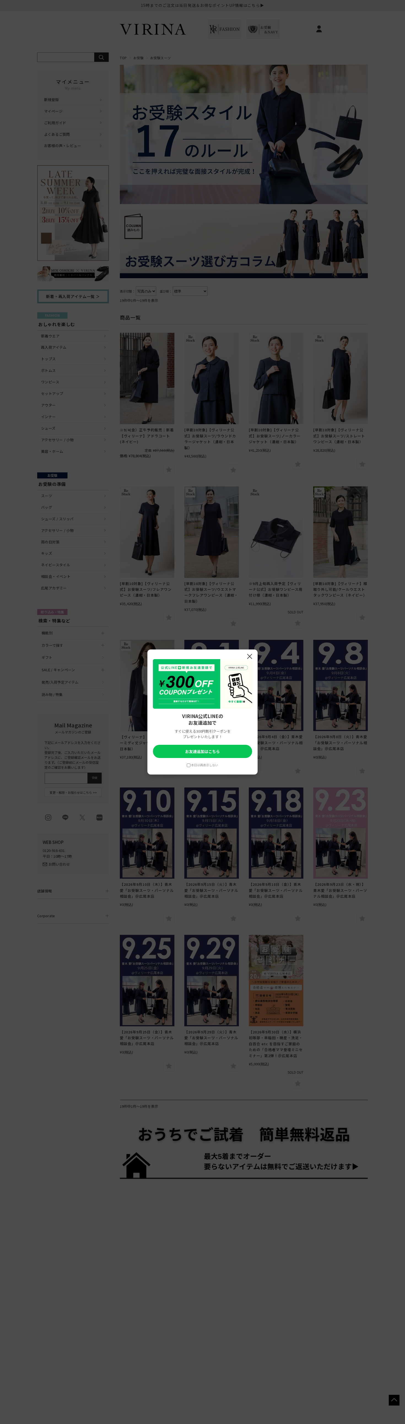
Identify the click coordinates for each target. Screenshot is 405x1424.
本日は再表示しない (204, 765)
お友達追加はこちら (202, 751)
